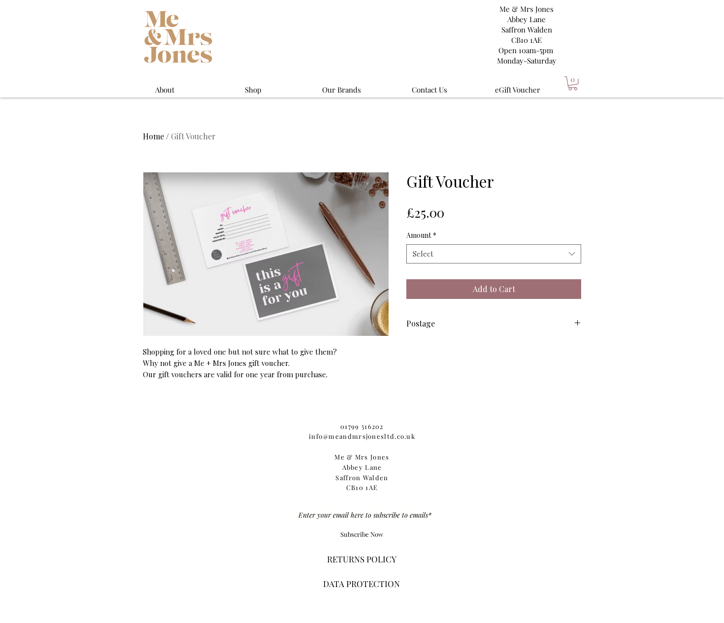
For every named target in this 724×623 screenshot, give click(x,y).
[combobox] (493, 253)
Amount (421, 235)
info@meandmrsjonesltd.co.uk (362, 436)
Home (153, 136)
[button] (572, 83)
